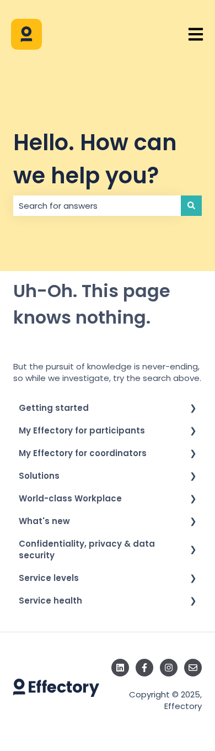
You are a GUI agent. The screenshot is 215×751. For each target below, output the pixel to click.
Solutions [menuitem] (39, 476)
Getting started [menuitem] (54, 408)
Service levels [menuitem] (49, 578)
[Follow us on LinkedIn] (120, 667)
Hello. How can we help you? (95, 159)
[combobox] (97, 205)
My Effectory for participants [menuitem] (82, 430)
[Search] (191, 205)
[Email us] (193, 667)
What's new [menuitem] (44, 521)
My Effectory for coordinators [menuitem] (83, 453)
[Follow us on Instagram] (169, 667)
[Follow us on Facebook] (144, 667)
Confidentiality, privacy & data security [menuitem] (87, 549)
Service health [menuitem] (50, 600)
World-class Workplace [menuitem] (70, 498)
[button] (193, 409)
